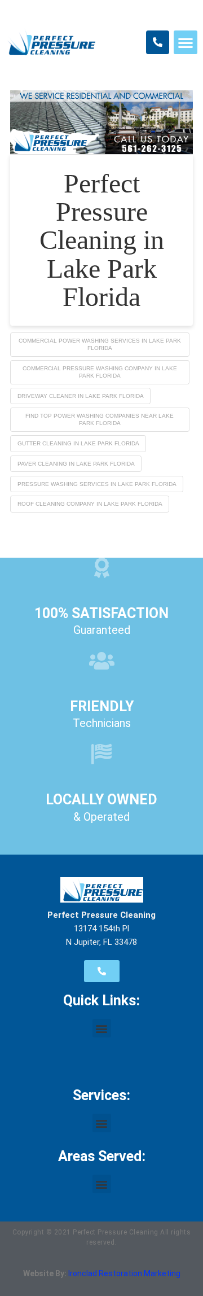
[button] (185, 42)
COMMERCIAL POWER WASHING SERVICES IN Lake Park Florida (100, 344)
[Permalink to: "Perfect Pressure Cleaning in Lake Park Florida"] (101, 122)
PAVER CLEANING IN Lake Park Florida (76, 464)
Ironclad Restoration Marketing (124, 1273)
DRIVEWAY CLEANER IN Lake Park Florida (80, 396)
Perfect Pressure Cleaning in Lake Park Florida (101, 240)
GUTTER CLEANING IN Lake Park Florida (78, 443)
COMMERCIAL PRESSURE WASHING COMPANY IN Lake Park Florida (100, 372)
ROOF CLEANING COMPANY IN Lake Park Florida (89, 504)
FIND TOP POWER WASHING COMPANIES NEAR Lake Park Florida (99, 419)
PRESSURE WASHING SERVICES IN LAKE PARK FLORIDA (96, 484)
